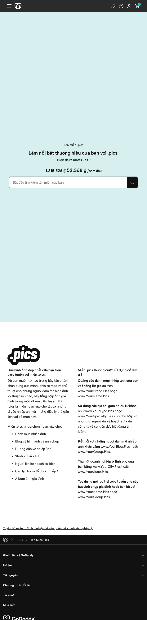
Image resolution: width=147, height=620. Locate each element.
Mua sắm (9, 604)
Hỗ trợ (7, 565)
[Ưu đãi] (113, 6)
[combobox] (68, 182)
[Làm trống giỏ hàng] (137, 6)
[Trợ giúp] (121, 6)
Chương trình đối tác (17, 585)
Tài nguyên (10, 575)
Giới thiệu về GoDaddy (18, 555)
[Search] (132, 182)
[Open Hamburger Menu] (7, 6)
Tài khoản (9, 594)
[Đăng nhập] (129, 6)
